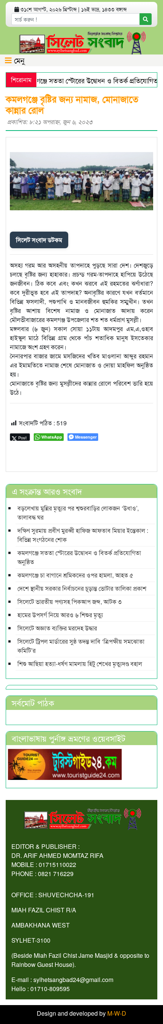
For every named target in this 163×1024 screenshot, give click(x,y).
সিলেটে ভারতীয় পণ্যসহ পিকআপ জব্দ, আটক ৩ (69, 601)
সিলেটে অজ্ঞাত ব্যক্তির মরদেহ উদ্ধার (57, 628)
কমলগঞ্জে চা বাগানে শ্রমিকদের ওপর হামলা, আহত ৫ (75, 575)
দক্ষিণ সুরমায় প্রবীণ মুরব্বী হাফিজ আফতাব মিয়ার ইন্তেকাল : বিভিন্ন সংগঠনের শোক (82, 535)
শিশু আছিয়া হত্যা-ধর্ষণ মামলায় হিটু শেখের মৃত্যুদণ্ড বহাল (79, 663)
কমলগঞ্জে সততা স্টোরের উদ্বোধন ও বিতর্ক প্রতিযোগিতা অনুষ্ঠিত (79, 557)
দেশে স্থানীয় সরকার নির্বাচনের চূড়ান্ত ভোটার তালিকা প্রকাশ (81, 588)
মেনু (18, 59)
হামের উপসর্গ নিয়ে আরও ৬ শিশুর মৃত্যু (60, 614)
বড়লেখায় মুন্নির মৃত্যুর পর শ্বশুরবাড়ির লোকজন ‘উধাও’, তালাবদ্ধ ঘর (78, 512)
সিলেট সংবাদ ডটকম (39, 239)
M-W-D (116, 1013)
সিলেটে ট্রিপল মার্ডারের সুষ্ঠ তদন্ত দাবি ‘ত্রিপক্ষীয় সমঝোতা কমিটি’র (80, 646)
